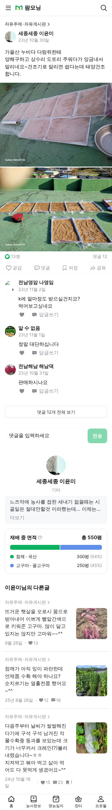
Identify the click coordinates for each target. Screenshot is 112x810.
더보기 (17, 517)
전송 (97, 436)
